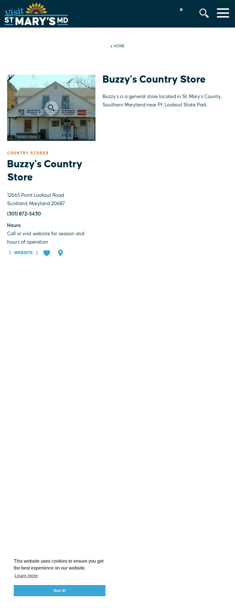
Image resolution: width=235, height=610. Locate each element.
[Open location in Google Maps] (61, 253)
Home (119, 46)
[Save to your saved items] (47, 253)
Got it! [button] (60, 590)
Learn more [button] (26, 575)
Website (23, 253)
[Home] (36, 13)
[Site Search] (204, 13)
